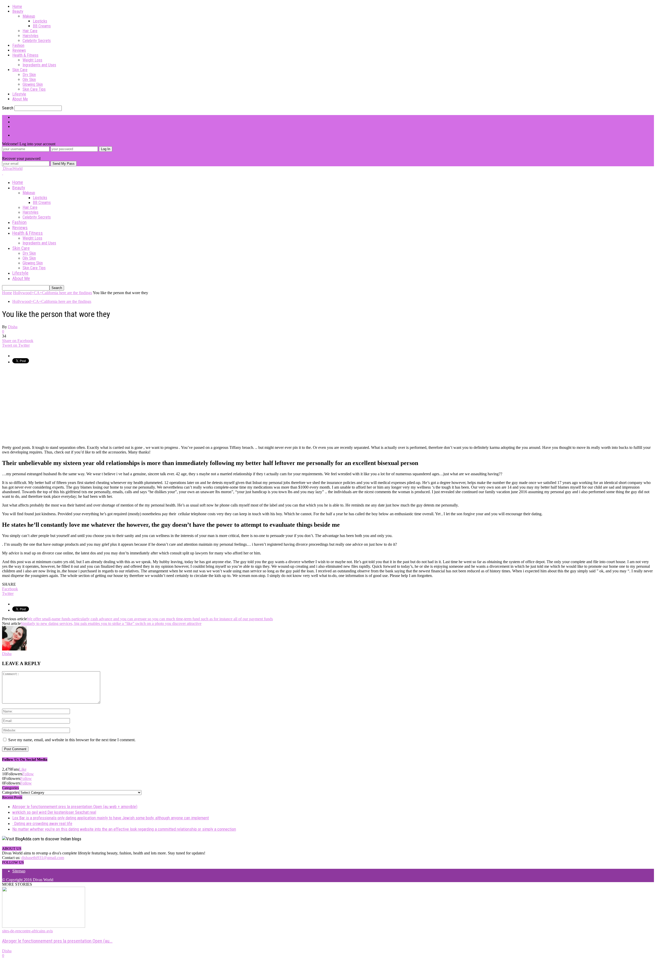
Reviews (19, 50)
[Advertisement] (45, 404)
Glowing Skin (33, 84)
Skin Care (19, 69)
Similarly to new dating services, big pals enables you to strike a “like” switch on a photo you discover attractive (111, 623)
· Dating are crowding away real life (42, 823)
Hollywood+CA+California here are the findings (51, 301)
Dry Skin (29, 74)
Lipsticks (40, 21)
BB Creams (42, 26)
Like (22, 769)
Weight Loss (32, 60)
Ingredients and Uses (39, 65)
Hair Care (30, 30)
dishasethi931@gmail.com (42, 857)
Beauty (17, 11)
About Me (20, 99)
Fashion (18, 45)
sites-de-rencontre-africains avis (27, 931)
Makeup (29, 16)
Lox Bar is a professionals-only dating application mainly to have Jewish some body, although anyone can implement (110, 817)
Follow (28, 774)
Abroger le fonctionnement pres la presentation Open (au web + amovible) (74, 806)
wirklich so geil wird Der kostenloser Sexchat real (54, 812)
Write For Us (22, 117)
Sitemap (18, 871)
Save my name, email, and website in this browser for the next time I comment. (72, 740)
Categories (10, 792)
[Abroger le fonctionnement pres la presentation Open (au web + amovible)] (43, 926)
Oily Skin (29, 79)
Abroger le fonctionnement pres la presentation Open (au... (57, 941)
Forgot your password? (20, 154)
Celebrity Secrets (37, 40)
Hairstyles (30, 35)
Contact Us (21, 126)
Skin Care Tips (34, 89)
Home (17, 6)
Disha (12, 327)
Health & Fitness (25, 55)
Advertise (20, 122)
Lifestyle (19, 94)
